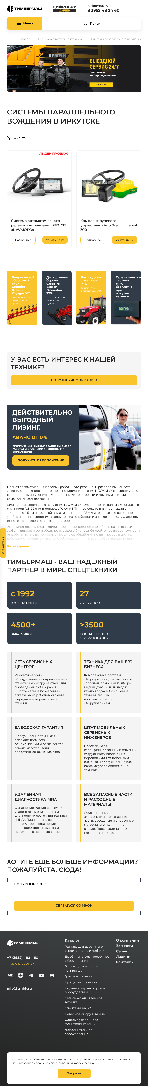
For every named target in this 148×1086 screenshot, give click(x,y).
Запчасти (124, 946)
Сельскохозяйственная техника (83, 1000)
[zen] (20, 976)
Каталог (72, 940)
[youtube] (41, 976)
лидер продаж (53, 153)
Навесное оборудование (85, 1014)
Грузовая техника (79, 976)
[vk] (10, 976)
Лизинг (123, 957)
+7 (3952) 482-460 (22, 958)
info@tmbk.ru (19, 988)
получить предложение (41, 460)
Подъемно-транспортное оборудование (85, 990)
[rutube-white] (52, 976)
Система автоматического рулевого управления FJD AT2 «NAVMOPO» (38, 225)
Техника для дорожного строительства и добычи (84, 948)
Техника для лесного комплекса (81, 968)
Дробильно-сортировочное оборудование (87, 958)
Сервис (123, 951)
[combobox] (108, 6)
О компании (127, 940)
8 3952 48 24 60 (103, 10)
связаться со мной (74, 905)
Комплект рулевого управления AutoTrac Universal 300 (108, 225)
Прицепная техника (81, 982)
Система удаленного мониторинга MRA (81, 1022)
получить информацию (74, 380)
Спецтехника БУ (78, 1008)
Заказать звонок (22, 963)
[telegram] (31, 976)
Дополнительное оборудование (78, 1032)
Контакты (125, 962)
